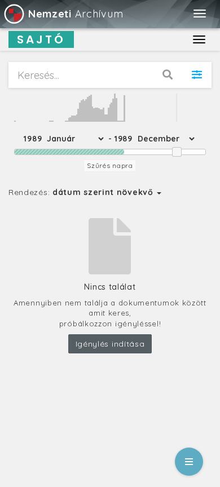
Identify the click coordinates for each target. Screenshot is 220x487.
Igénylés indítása (110, 344)
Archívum (75, 13)
